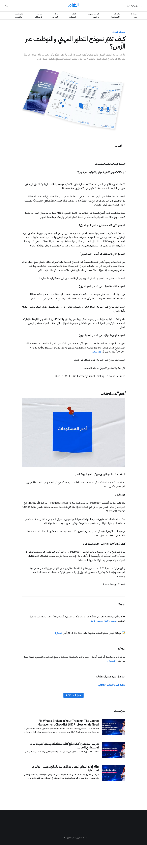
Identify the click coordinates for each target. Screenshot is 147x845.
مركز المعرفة (55, 15)
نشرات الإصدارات (38, 15)
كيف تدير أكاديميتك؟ (115, 15)
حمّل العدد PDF (73, 695)
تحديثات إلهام (134, 15)
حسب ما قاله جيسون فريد (104, 621)
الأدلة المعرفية (72, 15)
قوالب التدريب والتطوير (93, 15)
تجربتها (58, 633)
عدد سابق (96, 352)
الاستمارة (112, 661)
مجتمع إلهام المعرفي (134, 5)
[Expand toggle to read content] (28, 145)
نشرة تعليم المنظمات (18, 15)
